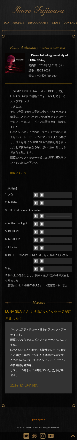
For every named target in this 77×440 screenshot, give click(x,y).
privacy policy (38, 419)
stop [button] (42, 195)
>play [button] (36, 195)
